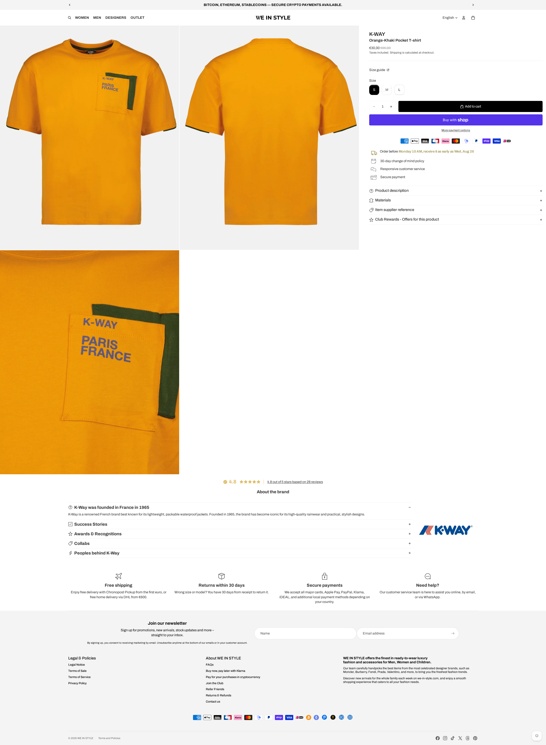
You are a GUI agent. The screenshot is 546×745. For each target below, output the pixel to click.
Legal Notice (76, 664)
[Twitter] (460, 738)
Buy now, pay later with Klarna (225, 670)
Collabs (82, 543)
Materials (383, 200)
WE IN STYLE (85, 738)
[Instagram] (445, 738)
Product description (392, 191)
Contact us (213, 701)
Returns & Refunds (218, 695)
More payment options (455, 130)
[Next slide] (473, 5)
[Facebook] (437, 738)
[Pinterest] (475, 738)
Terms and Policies (109, 738)
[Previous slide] (69, 5)
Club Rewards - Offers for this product (407, 219)
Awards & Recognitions (98, 533)
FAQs (209, 664)
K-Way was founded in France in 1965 (111, 507)
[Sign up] (453, 633)
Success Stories (90, 524)
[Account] (463, 17)
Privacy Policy (77, 683)
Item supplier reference (394, 210)
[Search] (69, 17)
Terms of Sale (77, 670)
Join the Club (214, 683)
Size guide (377, 70)
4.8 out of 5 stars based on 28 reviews (295, 482)
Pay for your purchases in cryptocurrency (233, 677)
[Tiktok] (452, 738)
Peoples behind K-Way (96, 553)
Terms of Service (79, 677)
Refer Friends (215, 689)
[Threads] (467, 738)
